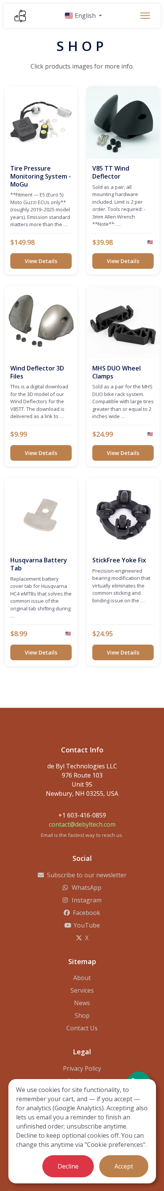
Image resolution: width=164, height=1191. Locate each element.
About (82, 978)
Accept (123, 1166)
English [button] (85, 15)
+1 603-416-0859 (82, 815)
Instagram (86, 900)
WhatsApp (86, 887)
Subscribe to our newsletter (87, 875)
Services (82, 990)
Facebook (86, 912)
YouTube (87, 925)
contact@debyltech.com (82, 824)
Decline (68, 1166)
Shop (82, 1015)
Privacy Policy (82, 1068)
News (82, 1003)
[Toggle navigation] (145, 16)
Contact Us (82, 1028)
